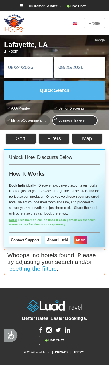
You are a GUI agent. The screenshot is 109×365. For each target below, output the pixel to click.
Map (87, 138)
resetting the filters (32, 268)
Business (72, 120)
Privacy (61, 352)
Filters (54, 138)
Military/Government (30, 120)
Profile (94, 23)
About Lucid (57, 240)
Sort (20, 138)
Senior (71, 108)
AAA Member (21, 108)
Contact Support (25, 240)
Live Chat (56, 340)
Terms (79, 352)
